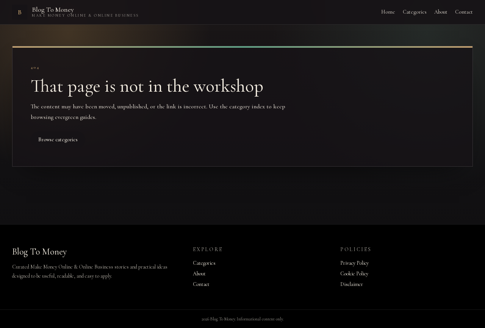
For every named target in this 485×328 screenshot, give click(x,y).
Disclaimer (351, 284)
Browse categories (58, 139)
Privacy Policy (354, 263)
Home (388, 12)
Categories (415, 12)
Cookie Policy (354, 273)
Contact (464, 12)
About (440, 12)
